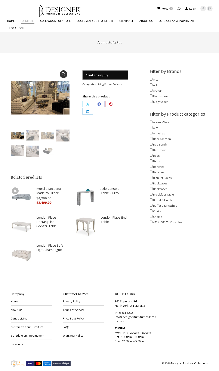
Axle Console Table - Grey (110, 190)
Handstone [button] (160, 96)
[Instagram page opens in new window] (210, 8)
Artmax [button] (157, 91)
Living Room (104, 84)
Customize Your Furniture (27, 327)
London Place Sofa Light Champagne (49, 247)
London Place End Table (114, 219)
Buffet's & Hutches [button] (165, 206)
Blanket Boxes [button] (162, 178)
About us (16, 310)
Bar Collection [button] (162, 139)
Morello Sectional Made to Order (48, 190)
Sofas (116, 84)
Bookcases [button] (160, 183)
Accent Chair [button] (161, 122)
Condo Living (19, 318)
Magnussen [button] (161, 102)
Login (192, 8)
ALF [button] (155, 85)
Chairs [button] (157, 211)
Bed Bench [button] (160, 144)
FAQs (66, 327)
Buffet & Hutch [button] (162, 200)
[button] (63, 74)
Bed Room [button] (159, 150)
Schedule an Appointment (27, 335)
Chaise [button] (157, 217)
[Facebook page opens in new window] (203, 8)
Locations (17, 344)
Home (14, 301)
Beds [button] (156, 156)
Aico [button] (155, 79)
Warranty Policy (73, 335)
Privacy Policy (71, 301)
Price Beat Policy (73, 318)
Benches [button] (158, 167)
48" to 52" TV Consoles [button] (167, 222)
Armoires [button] (159, 133)
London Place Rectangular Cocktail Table (46, 221)
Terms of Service (74, 310)
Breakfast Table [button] (163, 194)
